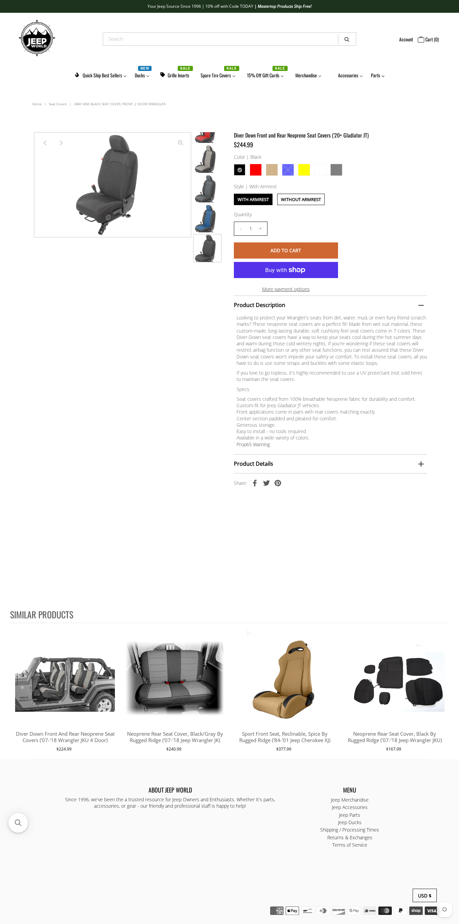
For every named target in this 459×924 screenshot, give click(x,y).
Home (37, 104)
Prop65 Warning (253, 444)
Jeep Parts (349, 815)
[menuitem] (100, 74)
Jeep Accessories (350, 807)
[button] (18, 823)
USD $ (424, 895)
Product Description (259, 305)
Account (406, 39)
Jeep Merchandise (350, 800)
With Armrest (253, 199)
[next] (442, 690)
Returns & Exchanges (349, 837)
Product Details (253, 463)
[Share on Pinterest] (278, 482)
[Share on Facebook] (255, 482)
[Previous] (44, 143)
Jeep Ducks (350, 822)
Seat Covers (58, 104)
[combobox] (229, 39)
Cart (431, 39)
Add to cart (65, 685)
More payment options (286, 289)
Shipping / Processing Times (349, 829)
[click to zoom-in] (180, 143)
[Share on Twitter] (266, 482)
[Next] (61, 143)
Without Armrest (301, 199)
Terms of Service (349, 845)
